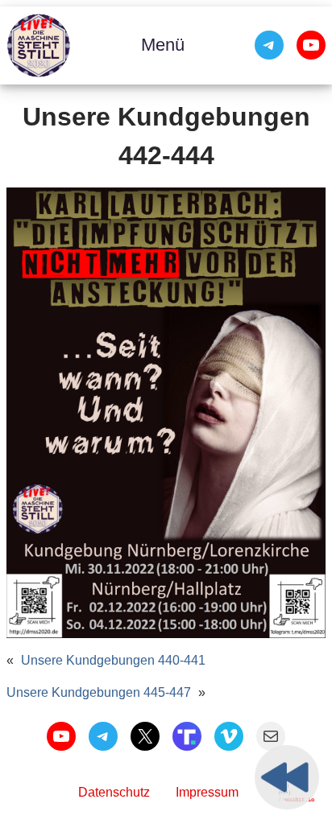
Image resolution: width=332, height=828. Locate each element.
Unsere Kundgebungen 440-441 (113, 660)
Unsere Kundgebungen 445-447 (98, 692)
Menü (163, 45)
